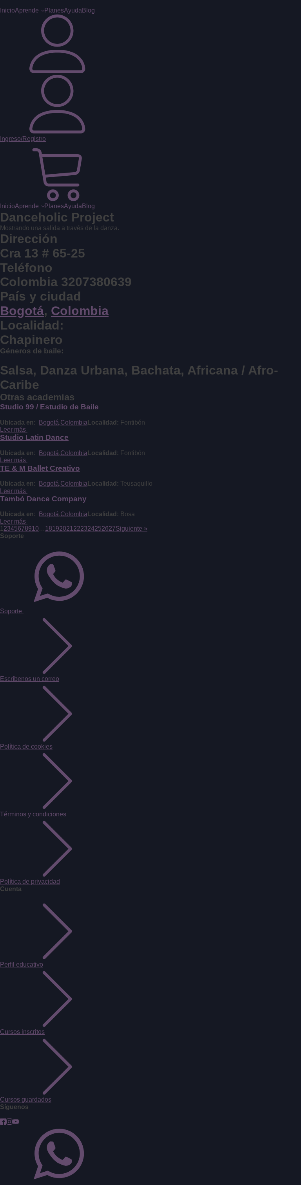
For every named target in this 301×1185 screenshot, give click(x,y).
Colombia (80, 311)
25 (98, 528)
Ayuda (73, 10)
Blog (88, 10)
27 (112, 528)
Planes (54, 10)
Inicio (7, 10)
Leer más (13, 429)
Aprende (27, 10)
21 (69, 528)
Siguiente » (131, 528)
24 (90, 528)
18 (48, 528)
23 (83, 528)
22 (76, 528)
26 (105, 528)
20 (62, 528)
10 (35, 528)
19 (55, 528)
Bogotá (22, 311)
